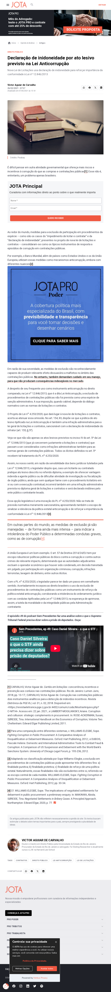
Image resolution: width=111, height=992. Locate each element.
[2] (31, 263)
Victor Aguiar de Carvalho (22, 85)
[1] (85, 171)
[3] (49, 513)
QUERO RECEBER (56, 218)
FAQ (7, 969)
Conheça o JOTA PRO (18, 913)
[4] (43, 539)
